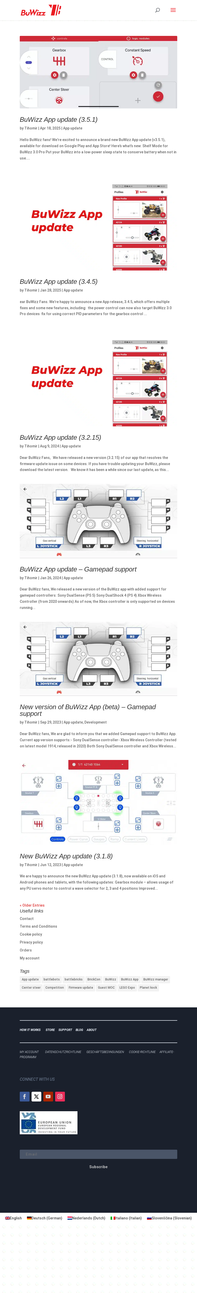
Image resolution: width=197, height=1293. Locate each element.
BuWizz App (130, 979)
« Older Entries (32, 905)
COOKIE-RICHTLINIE (142, 1052)
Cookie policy (31, 934)
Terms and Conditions (38, 926)
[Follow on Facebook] (24, 1096)
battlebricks (74, 979)
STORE (51, 1030)
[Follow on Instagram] (60, 1096)
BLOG (80, 1030)
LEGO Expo (127, 987)
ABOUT (91, 1030)
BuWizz (110, 979)
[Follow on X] (36, 1096)
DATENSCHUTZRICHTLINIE (63, 1052)
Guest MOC (106, 987)
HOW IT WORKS (30, 1030)
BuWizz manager (155, 979)
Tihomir (30, 128)
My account (30, 958)
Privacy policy (31, 942)
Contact (27, 919)
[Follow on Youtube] (48, 1096)
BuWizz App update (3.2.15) (60, 437)
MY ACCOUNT (29, 1052)
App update (72, 128)
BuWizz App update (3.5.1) (59, 119)
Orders (26, 950)
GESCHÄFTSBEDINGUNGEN (105, 1052)
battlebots (52, 979)
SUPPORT (66, 1030)
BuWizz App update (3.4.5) (59, 281)
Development (95, 722)
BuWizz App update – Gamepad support (79, 569)
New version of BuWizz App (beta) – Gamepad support (88, 710)
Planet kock (148, 987)
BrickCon (93, 979)
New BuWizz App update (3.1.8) (66, 856)
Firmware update (81, 987)
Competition (54, 987)
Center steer (31, 987)
